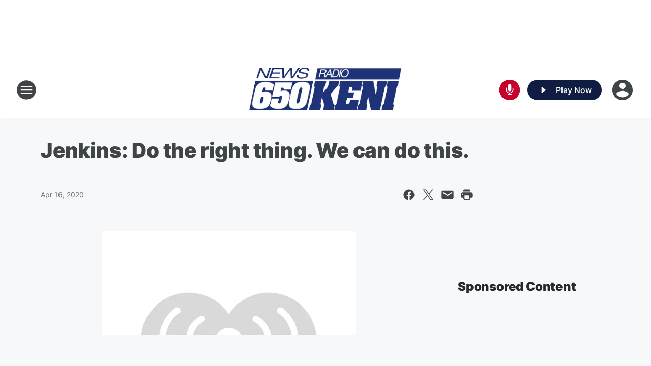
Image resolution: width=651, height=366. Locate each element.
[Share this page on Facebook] (409, 195)
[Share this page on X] (428, 195)
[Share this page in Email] (447, 195)
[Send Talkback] (509, 90)
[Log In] (623, 90)
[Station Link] (325, 90)
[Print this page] (467, 195)
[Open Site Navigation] (26, 90)
